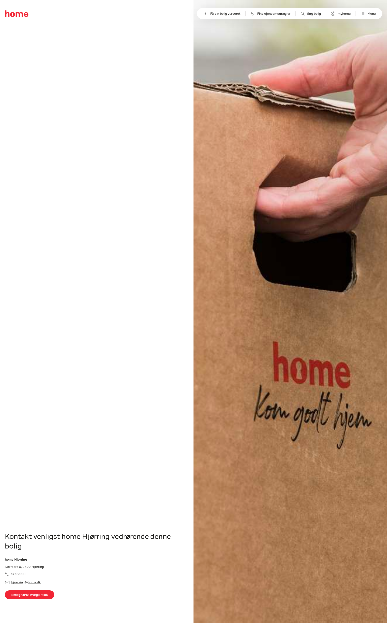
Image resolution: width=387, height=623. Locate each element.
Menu (371, 13)
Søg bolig (314, 13)
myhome (344, 13)
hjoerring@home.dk (26, 582)
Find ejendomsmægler (273, 13)
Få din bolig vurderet (225, 13)
